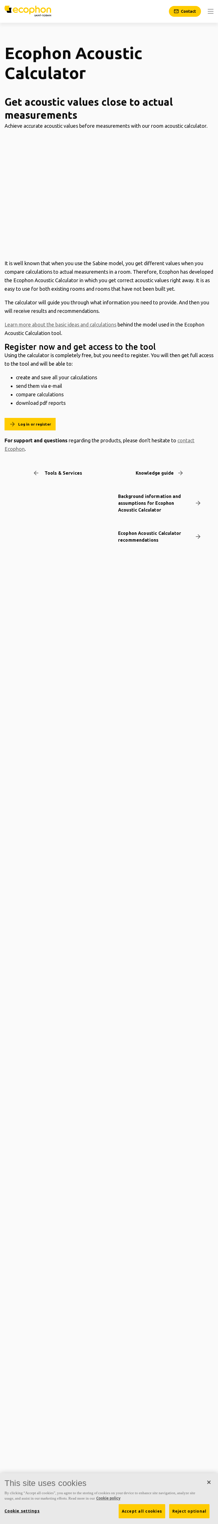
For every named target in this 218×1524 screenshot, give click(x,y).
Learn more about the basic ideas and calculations (60, 324)
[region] (109, 1498)
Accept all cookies (142, 1511)
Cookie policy (108, 1498)
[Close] (209, 1482)
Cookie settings (22, 1510)
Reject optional (189, 1511)
